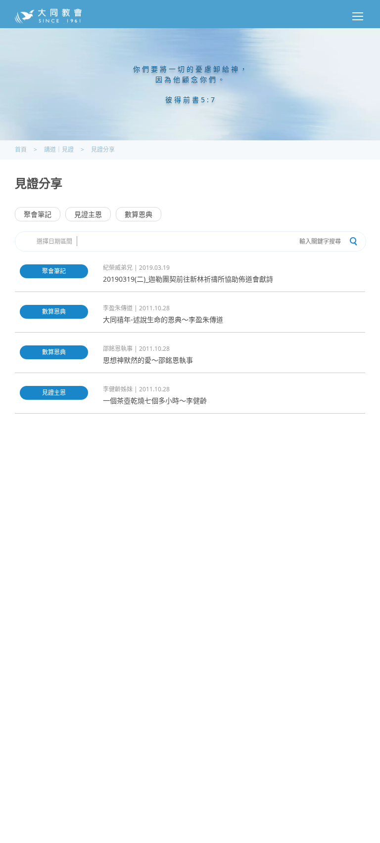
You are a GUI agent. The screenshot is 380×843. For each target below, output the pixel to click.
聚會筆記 (37, 214)
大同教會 (48, 16)
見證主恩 (88, 214)
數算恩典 (138, 214)
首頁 (21, 149)
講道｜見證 (59, 149)
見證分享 (103, 149)
